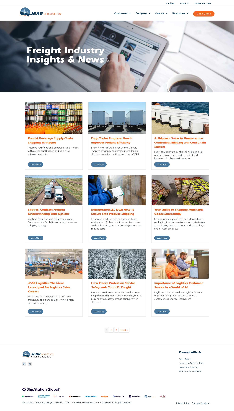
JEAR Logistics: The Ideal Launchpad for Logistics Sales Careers (49, 287)
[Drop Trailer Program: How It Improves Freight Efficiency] (117, 117)
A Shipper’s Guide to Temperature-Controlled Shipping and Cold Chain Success (180, 143)
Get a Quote (185, 359)
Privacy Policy (182, 403)
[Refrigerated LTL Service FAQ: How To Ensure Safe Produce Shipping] (117, 190)
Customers (121, 13)
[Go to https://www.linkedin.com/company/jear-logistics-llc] (24, 364)
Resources (178, 13)
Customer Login (203, 3)
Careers (159, 13)
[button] (130, 13)
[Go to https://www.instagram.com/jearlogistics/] (30, 364)
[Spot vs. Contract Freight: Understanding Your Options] (53, 190)
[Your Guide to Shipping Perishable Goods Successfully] (180, 190)
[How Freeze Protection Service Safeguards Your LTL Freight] (117, 263)
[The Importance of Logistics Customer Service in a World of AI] (180, 263)
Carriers (170, 3)
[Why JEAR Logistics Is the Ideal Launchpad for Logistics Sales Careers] (53, 263)
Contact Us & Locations (190, 371)
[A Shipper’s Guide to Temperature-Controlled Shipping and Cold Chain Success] (180, 117)
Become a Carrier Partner (191, 363)
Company (141, 13)
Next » (124, 330)
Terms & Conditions (201, 403)
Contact (184, 3)
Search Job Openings (189, 367)
